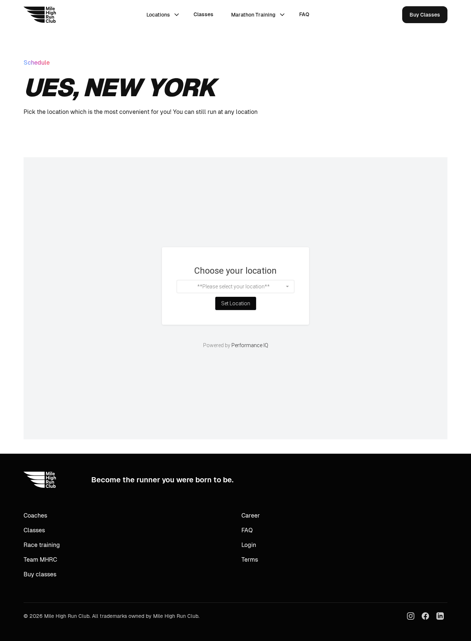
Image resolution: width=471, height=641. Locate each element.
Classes (203, 14)
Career (250, 515)
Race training (42, 544)
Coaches (35, 515)
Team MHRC (40, 559)
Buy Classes (425, 15)
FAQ (304, 14)
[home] (40, 15)
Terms (249, 559)
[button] (162, 15)
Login (248, 544)
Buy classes (40, 574)
